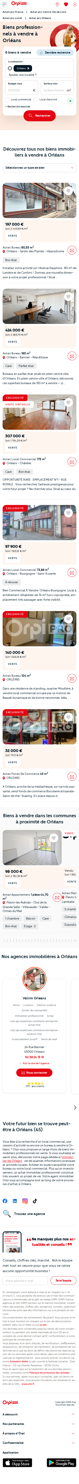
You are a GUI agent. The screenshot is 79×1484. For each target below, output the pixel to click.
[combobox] (33, 69)
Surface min (50, 83)
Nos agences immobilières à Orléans (39, 956)
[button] (28, 68)
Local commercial (21, 99)
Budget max (15, 83)
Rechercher (42, 115)
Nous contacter (36, 1072)
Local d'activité (48, 99)
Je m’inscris (63, 1280)
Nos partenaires (13, 1424)
